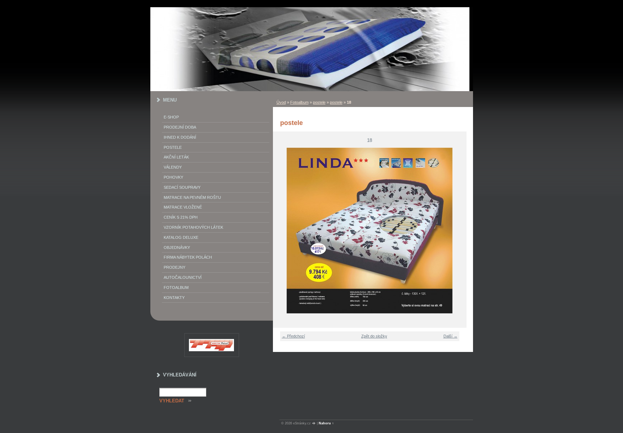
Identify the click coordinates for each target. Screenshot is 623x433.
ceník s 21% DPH (181, 217)
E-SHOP (171, 117)
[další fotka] (457, 230)
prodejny (174, 267)
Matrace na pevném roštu (192, 197)
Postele (173, 147)
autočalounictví (183, 277)
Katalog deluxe (181, 237)
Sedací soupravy (182, 187)
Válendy (173, 167)
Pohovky (173, 177)
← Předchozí (293, 336)
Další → (450, 336)
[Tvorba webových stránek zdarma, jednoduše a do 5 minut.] (314, 423)
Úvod (281, 102)
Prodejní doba (180, 127)
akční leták (176, 157)
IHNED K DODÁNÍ (180, 137)
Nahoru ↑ (326, 423)
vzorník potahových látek (193, 227)
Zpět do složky (374, 336)
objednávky (177, 247)
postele (319, 102)
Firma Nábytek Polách (188, 257)
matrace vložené (183, 207)
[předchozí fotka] (283, 230)
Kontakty (174, 297)
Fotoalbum (299, 102)
